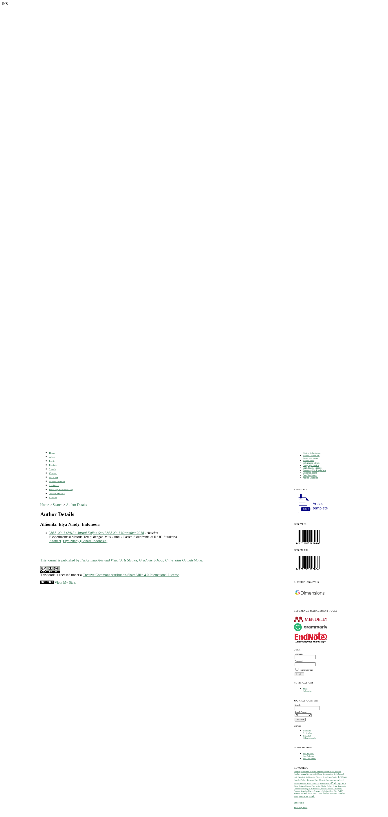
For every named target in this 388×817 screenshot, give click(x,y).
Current (53, 473)
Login (52, 461)
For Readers (308, 753)
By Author (307, 733)
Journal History (57, 493)
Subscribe (307, 691)
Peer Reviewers (310, 475)
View (305, 688)
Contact (53, 497)
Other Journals (309, 738)
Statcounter (299, 802)
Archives (53, 477)
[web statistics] (47, 582)
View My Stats (300, 807)
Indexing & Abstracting (61, 489)
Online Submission (311, 453)
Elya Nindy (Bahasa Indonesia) (85, 541)
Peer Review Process (312, 468)
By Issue (307, 730)
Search (52, 469)
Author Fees (308, 460)
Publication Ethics (311, 463)
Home (52, 453)
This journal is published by (121, 560)
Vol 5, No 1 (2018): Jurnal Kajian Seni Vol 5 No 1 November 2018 (96, 533)
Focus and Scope (310, 458)
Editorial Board (310, 473)
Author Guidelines (311, 455)
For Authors (308, 756)
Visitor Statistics (310, 477)
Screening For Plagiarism (314, 470)
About (52, 457)
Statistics (54, 485)
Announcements (57, 481)
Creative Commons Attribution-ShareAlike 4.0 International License (131, 575)
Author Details (76, 505)
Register (53, 465)
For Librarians (309, 758)
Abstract (55, 541)
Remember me (306, 670)
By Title (307, 735)
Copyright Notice (311, 465)
